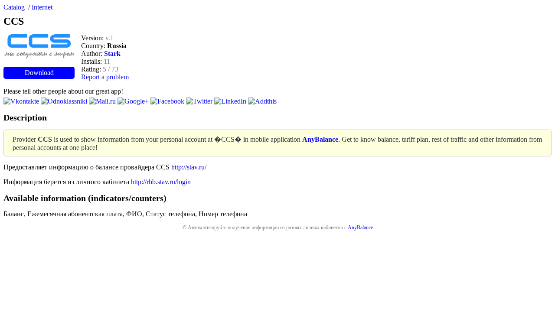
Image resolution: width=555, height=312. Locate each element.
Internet (42, 7)
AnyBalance (360, 227)
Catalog (14, 7)
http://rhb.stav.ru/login (161, 181)
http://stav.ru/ (188, 167)
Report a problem (105, 77)
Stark (112, 53)
